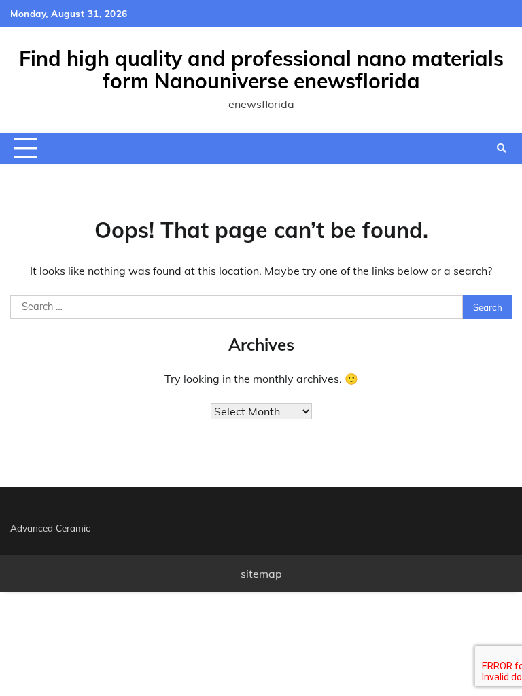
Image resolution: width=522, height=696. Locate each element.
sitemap (261, 573)
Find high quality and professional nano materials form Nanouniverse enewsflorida (261, 70)
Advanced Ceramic (50, 528)
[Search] (501, 148)
